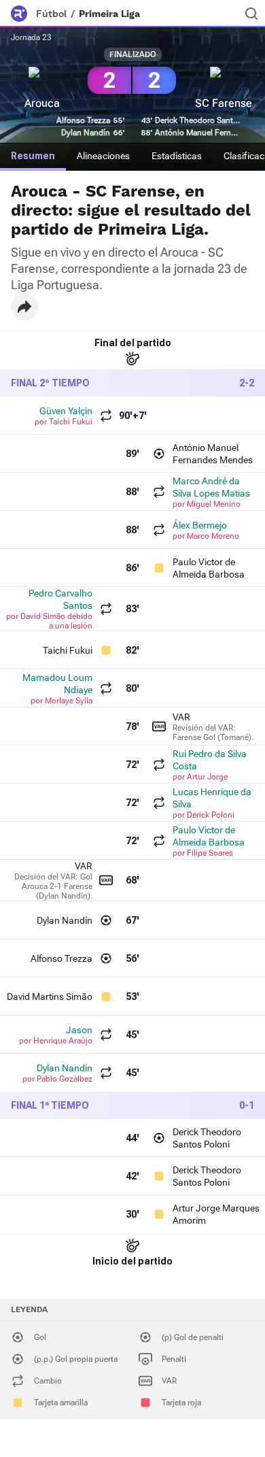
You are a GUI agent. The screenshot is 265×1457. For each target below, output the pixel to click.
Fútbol (51, 13)
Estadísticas (177, 155)
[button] (24, 306)
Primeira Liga (109, 13)
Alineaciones (103, 155)
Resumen (33, 155)
